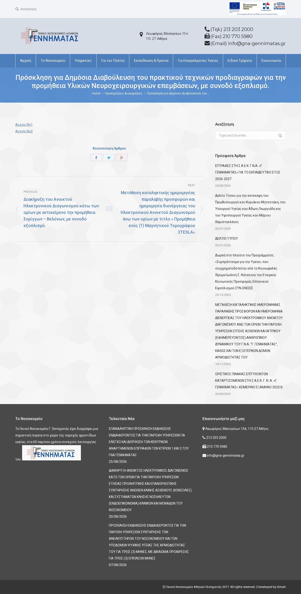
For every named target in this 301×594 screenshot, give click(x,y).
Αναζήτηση (28, 9)
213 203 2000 (216, 438)
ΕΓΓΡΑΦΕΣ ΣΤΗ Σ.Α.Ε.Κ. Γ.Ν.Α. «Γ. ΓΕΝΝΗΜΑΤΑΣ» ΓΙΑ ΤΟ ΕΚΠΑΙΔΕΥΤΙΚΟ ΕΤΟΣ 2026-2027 (247, 172)
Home (96, 93)
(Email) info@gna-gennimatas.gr (248, 43)
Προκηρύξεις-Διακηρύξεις (123, 93)
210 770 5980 (216, 446)
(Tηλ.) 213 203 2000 (231, 29)
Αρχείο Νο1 (24, 125)
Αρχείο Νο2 (24, 131)
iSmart (281, 587)
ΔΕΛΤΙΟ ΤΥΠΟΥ (226, 238)
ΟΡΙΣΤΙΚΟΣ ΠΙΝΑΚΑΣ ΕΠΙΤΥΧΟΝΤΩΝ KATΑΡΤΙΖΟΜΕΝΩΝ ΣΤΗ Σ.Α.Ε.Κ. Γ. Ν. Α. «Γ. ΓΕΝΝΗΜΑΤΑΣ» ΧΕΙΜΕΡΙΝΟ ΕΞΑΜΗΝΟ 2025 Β (249, 380)
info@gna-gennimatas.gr (225, 455)
